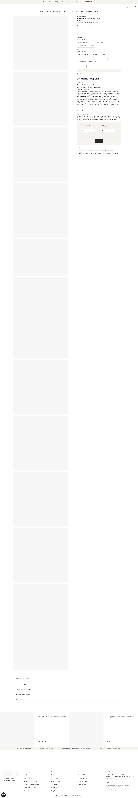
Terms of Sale (81, 111)
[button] (48, 11)
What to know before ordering (23, 679)
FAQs (25, 775)
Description (80, 74)
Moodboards (55, 787)
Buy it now (99, 70)
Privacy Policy (82, 781)
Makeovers (54, 778)
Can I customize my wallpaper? (23, 695)
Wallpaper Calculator (30, 787)
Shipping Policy (83, 778)
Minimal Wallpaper (81, 16)
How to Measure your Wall (32, 784)
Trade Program (55, 784)
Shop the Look (55, 781)
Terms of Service (83, 784)
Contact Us (27, 791)
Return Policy (19, 700)
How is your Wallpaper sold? (22, 684)
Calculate (98, 141)
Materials (54, 775)
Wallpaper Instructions (30, 781)
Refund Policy (82, 775)
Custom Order (28, 778)
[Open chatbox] (3, 794)
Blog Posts (54, 791)
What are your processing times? (23, 689)
